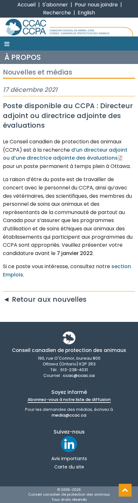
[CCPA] (68, 27)
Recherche (57, 12)
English (86, 12)
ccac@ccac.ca (79, 375)
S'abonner (55, 4)
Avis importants (69, 458)
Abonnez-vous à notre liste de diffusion (69, 399)
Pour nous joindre (96, 4)
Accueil (26, 4)
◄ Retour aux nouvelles (45, 299)
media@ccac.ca (69, 415)
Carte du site (69, 467)
